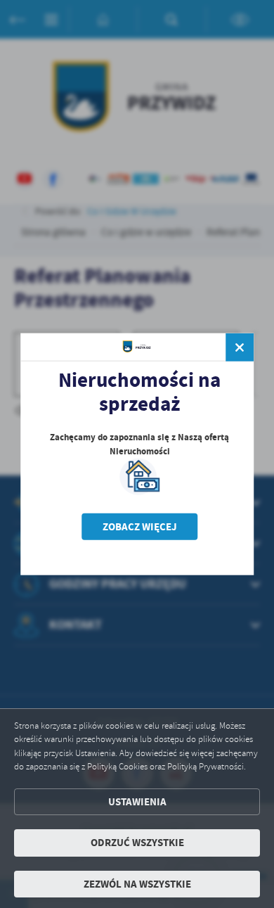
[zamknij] (240, 347)
